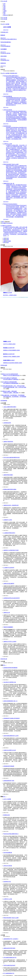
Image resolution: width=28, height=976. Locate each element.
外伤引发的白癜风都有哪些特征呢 (11, 582)
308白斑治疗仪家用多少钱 (9, 807)
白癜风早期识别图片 (8, 600)
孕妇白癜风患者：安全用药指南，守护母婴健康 (14, 521)
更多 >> (4, 790)
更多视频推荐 (4, 525)
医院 (4, 12)
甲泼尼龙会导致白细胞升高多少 (10, 959)
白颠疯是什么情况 (7, 645)
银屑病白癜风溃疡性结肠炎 (9, 614)
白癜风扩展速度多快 (8, 566)
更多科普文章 (4, 784)
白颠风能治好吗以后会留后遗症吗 (11, 723)
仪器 (4, 6)
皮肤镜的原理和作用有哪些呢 (10, 792)
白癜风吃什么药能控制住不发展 (10, 675)
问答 (4, 13)
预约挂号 (5, 15)
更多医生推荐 (4, 490)
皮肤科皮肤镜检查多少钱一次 (10, 826)
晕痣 (4, 9)
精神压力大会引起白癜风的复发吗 (11, 500)
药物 (4, 8)
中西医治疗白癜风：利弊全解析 (10, 517)
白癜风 (5, 10)
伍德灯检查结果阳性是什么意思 (10, 860)
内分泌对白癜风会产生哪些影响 (10, 504)
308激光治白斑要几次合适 (9, 875)
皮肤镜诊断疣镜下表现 (8, 905)
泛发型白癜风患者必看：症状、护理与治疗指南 (14, 512)
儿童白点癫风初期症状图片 (9, 532)
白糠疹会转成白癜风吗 (8, 708)
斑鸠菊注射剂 (6, 940)
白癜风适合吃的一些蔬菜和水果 (10, 630)
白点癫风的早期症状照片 (9, 658)
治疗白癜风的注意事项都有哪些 (10, 508)
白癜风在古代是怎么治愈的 (9, 766)
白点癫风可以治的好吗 (8, 692)
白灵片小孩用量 (7, 924)
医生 (4, 5)
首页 (4, 3)
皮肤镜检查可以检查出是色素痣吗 (11, 843)
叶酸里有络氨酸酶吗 (8, 752)
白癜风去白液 (6, 737)
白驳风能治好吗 (7, 547)
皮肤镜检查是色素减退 (8, 891)
